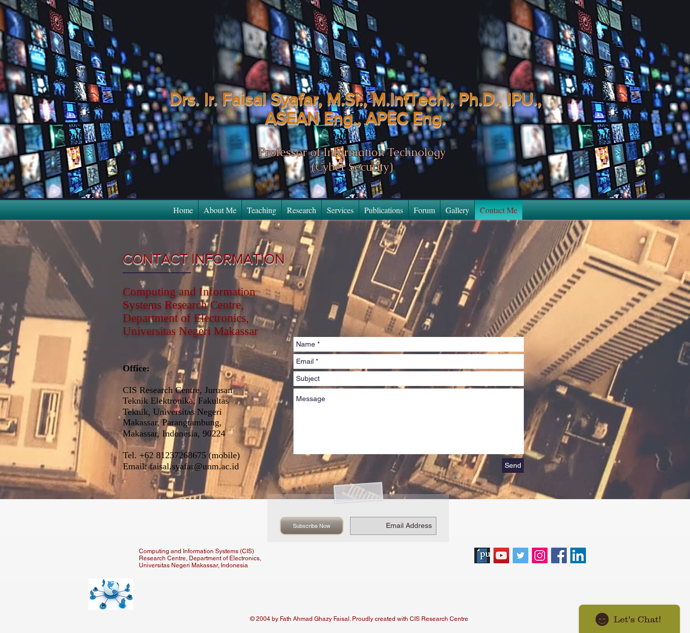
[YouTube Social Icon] (501, 555)
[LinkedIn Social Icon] (578, 555)
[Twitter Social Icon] (520, 555)
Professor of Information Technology (352, 152)
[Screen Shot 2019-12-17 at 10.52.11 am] (482, 555)
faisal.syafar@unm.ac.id (194, 466)
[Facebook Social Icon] (559, 555)
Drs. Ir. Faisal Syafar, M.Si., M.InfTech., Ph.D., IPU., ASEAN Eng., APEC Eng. (355, 108)
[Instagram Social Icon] (540, 555)
